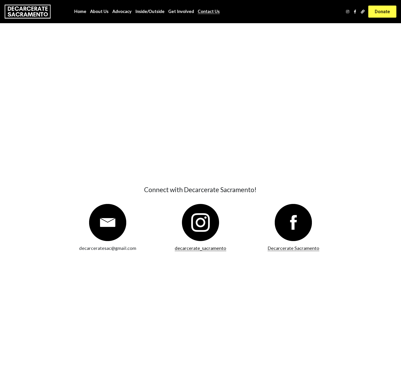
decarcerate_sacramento (200, 248)
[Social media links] (347, 11)
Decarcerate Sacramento (293, 248)
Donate (382, 11)
